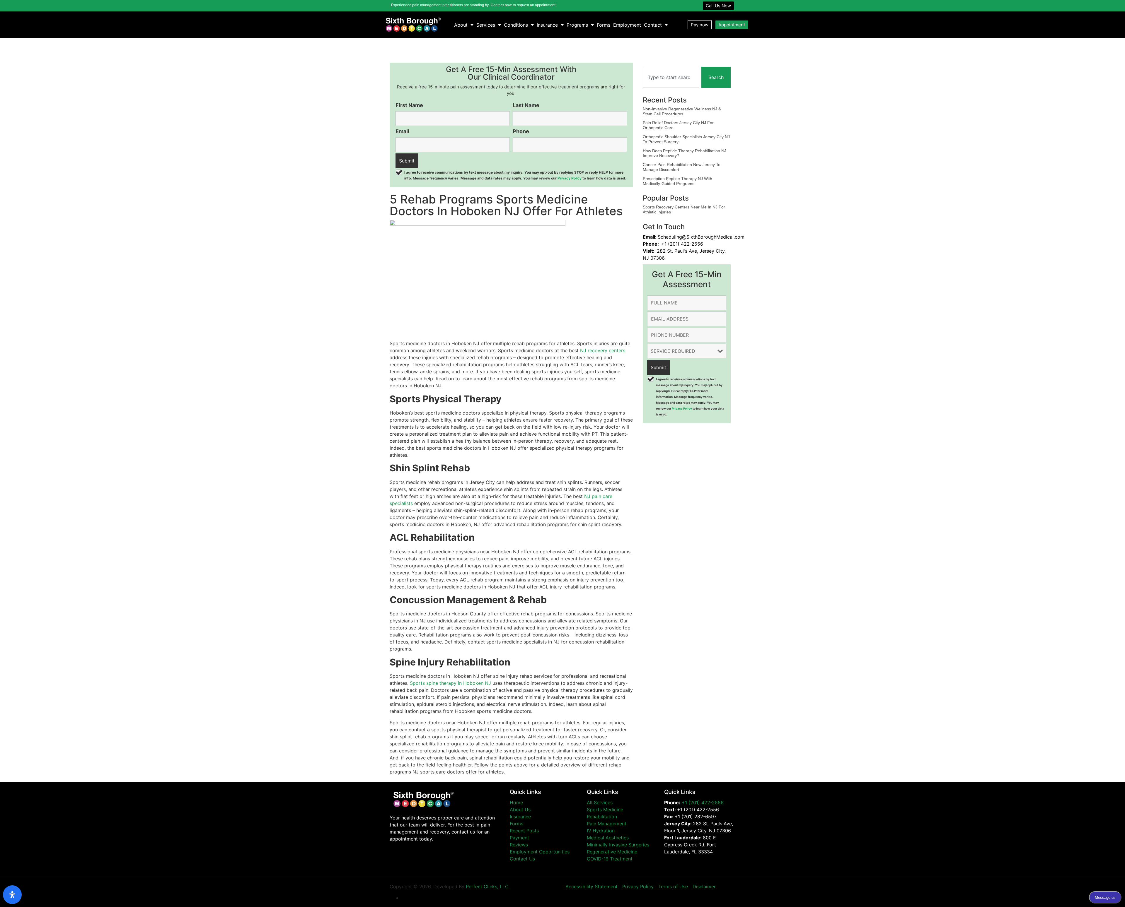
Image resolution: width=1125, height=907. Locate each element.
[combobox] (671, 77)
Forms (603, 25)
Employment (627, 25)
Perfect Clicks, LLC (487, 886)
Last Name (526, 105)
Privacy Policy (570, 178)
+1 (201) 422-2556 (703, 802)
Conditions (516, 25)
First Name (409, 105)
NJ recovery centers (602, 350)
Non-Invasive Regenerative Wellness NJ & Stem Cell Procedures (682, 111)
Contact (653, 25)
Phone (521, 131)
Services (485, 25)
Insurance (547, 25)
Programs (577, 25)
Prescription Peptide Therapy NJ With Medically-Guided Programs (677, 181)
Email (402, 131)
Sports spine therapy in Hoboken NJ (450, 683)
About (461, 25)
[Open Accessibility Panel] (12, 894)
